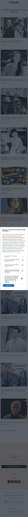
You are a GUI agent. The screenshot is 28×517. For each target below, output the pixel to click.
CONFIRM (8, 285)
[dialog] (14, 258)
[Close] (25, 229)
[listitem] (14, 256)
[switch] (22, 260)
